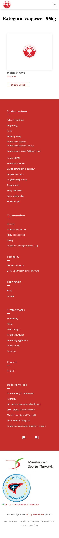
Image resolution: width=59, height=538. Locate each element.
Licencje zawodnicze (16, 229)
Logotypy (11, 351)
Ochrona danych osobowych (20, 393)
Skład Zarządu (13, 329)
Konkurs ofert (13, 345)
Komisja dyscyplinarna (17, 340)
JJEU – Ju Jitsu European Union (21, 409)
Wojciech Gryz (16, 72)
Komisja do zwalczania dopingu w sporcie (26, 426)
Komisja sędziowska (16, 141)
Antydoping (12, 125)
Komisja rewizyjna (15, 334)
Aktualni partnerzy (15, 265)
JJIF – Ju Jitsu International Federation (24, 404)
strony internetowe (35, 514)
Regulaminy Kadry (15, 174)
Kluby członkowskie (16, 234)
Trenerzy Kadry (14, 136)
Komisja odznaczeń (16, 163)
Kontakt (10, 370)
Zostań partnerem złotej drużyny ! (23, 270)
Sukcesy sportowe (15, 120)
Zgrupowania (13, 185)
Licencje (11, 224)
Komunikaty (12, 318)
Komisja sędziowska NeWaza (20, 145)
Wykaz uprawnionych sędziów (21, 168)
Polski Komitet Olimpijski (18, 420)
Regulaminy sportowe (17, 179)
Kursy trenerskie (14, 190)
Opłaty (10, 240)
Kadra (9, 130)
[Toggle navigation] (54, 4)
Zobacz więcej (18, 84)
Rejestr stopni (13, 201)
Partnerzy (11, 398)
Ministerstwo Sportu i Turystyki (21, 415)
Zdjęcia (10, 296)
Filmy (9, 290)
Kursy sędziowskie (15, 196)
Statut (10, 324)
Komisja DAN (13, 158)
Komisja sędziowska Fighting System (24, 151)
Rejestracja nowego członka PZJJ (22, 245)
